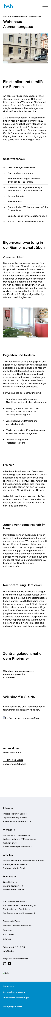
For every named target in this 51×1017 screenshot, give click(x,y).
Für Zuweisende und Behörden (18, 912)
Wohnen (7, 829)
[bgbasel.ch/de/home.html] (6, 973)
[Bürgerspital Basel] (8, 6)
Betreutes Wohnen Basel (15, 835)
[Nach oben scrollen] (45, 1006)
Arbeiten (8, 854)
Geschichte (8, 882)
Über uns (8, 876)
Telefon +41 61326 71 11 (14, 947)
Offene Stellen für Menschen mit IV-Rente (23, 860)
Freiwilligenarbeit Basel (14, 864)
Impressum (8, 986)
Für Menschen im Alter (14, 901)
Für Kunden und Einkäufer (15, 909)
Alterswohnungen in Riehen (16, 846)
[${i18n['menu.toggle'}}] (44, 6)
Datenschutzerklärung (14, 991)
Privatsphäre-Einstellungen (16, 997)
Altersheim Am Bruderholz (16, 821)
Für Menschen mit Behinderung (18, 905)
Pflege (6, 808)
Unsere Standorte (12, 885)
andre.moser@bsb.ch (14, 763)
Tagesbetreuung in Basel (15, 817)
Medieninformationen (13, 889)
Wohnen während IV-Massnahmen (22, 16)
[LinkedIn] (10, 963)
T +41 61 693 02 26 (13, 759)
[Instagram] (5, 963)
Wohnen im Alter (11, 842)
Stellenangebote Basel (14, 868)
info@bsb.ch (9, 951)
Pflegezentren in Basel (14, 813)
